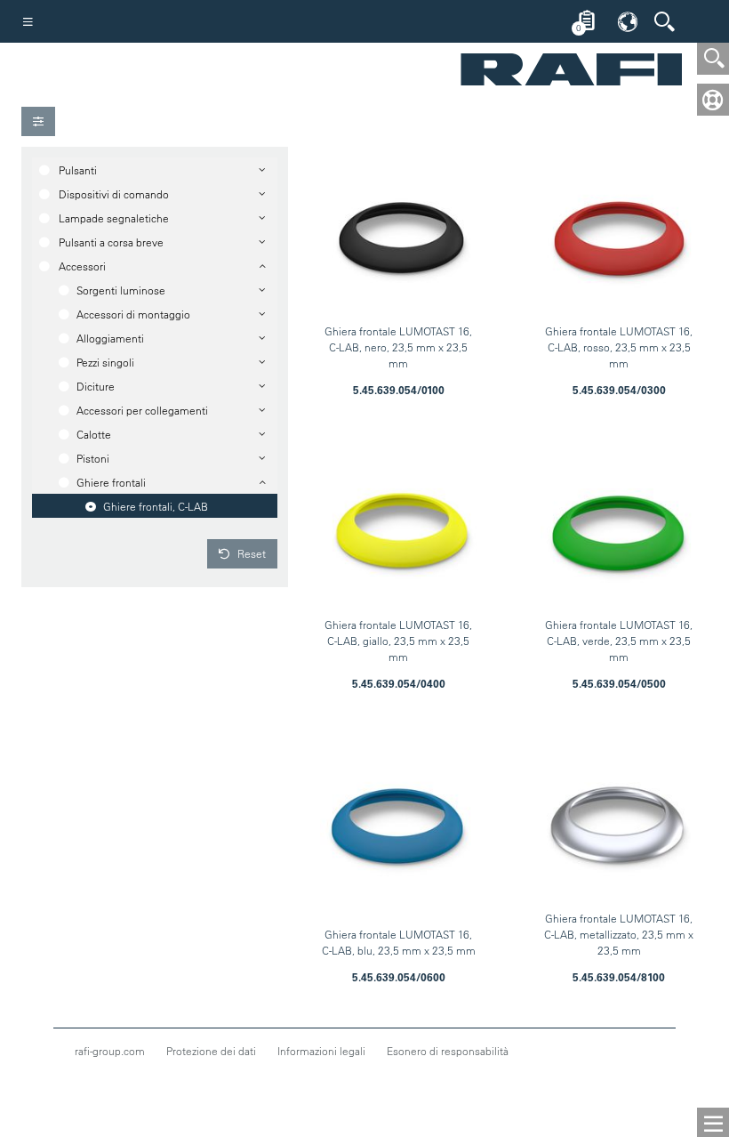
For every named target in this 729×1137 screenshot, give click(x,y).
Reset (250, 553)
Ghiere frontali (111, 482)
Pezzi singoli (105, 362)
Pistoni (92, 458)
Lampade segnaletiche (114, 218)
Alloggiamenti (110, 338)
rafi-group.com (110, 1051)
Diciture (95, 386)
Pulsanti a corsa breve (111, 242)
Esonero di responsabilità (448, 1051)
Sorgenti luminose (120, 290)
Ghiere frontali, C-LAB (155, 506)
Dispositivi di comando (114, 194)
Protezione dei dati (211, 1051)
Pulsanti (78, 170)
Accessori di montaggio (133, 314)
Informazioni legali (321, 1051)
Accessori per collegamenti (142, 410)
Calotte (93, 434)
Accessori (82, 266)
